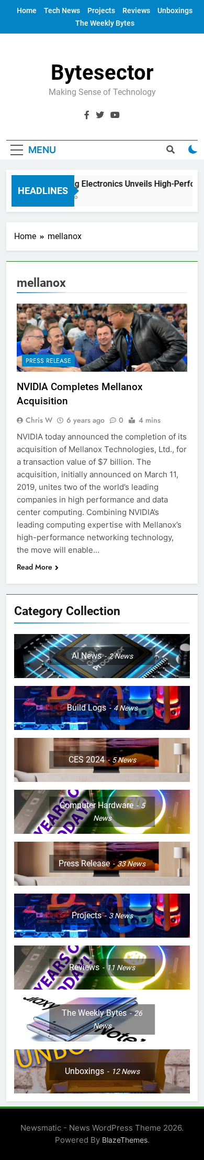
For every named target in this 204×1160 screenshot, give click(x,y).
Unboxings (174, 10)
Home (27, 10)
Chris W (39, 420)
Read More (34, 567)
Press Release (48, 361)
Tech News (62, 10)
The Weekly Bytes (104, 23)
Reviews (136, 10)
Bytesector (102, 72)
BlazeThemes (125, 1139)
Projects (101, 10)
